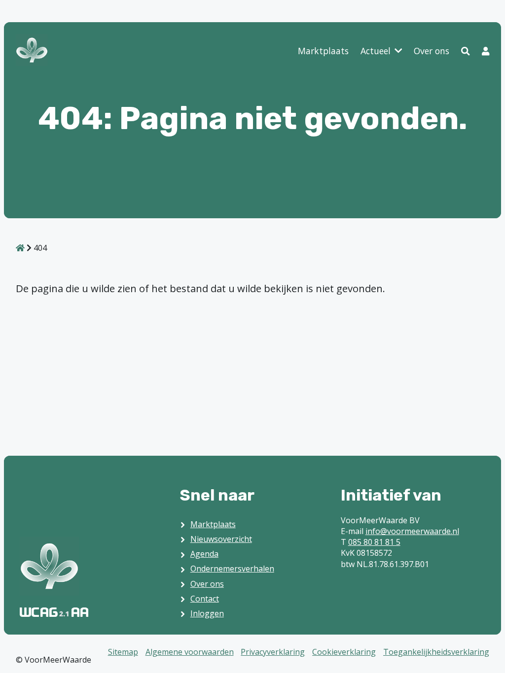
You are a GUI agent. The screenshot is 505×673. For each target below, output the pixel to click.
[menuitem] (323, 51)
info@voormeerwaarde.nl (412, 531)
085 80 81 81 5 (374, 542)
